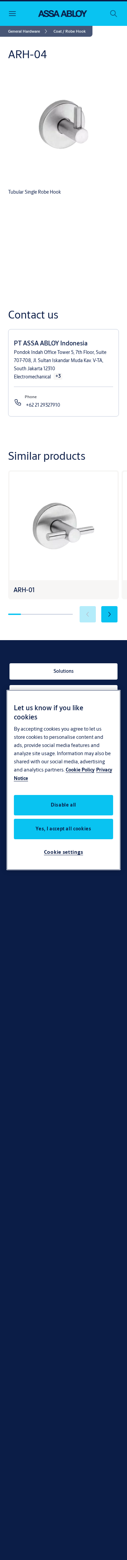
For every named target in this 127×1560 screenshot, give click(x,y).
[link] (28, 31)
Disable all (63, 805)
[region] (63, 780)
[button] (70, 31)
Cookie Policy (80, 770)
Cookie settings (63, 852)
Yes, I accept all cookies (63, 829)
